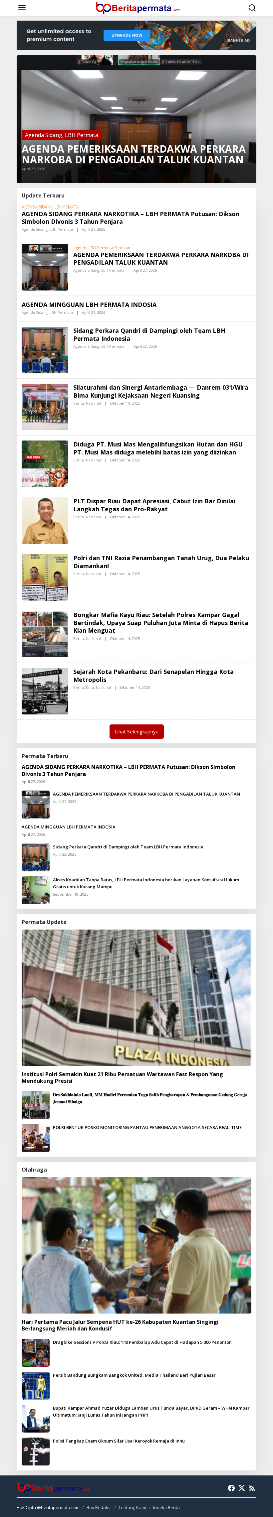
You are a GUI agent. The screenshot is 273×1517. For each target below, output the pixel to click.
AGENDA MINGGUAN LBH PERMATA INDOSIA (89, 305)
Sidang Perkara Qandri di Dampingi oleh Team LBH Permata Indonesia (149, 334)
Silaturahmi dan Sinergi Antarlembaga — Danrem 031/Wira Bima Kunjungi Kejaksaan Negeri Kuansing (160, 391)
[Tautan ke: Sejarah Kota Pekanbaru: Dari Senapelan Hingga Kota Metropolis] (45, 691)
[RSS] (252, 1488)
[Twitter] (241, 1488)
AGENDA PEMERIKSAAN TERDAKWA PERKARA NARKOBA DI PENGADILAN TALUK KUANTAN (134, 154)
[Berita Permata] (137, 7)
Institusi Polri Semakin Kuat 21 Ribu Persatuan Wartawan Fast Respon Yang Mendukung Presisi (122, 1078)
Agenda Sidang (43, 135)
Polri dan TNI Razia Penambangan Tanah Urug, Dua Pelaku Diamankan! (161, 561)
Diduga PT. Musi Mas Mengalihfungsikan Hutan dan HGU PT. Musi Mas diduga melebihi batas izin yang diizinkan (158, 448)
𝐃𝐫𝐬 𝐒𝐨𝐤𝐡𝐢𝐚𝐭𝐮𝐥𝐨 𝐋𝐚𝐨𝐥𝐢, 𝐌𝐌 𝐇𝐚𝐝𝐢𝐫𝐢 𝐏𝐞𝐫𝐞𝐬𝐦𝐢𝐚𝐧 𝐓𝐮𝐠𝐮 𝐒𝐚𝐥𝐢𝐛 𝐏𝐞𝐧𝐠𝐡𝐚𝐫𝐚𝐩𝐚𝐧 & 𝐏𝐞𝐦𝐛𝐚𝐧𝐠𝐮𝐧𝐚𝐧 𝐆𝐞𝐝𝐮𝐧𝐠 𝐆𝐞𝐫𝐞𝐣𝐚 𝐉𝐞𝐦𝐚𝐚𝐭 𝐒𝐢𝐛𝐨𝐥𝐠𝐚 (150, 1097)
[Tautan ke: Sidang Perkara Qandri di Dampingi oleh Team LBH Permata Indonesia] (45, 349)
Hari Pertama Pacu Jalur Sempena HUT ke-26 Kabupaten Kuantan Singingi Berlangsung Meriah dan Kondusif (120, 1325)
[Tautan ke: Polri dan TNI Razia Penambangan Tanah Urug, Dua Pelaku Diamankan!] (45, 577)
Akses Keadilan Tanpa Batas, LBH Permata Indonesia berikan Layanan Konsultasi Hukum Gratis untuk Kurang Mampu (146, 883)
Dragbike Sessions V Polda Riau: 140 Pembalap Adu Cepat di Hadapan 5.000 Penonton (142, 1342)
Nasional (93, 403)
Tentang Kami (132, 1507)
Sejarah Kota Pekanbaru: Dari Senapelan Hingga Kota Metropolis (153, 675)
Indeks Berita (166, 1507)
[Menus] (22, 8)
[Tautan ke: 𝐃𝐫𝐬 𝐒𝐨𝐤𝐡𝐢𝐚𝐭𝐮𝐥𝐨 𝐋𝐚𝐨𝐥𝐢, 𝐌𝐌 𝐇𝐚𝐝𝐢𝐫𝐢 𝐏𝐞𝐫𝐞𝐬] (36, 1104)
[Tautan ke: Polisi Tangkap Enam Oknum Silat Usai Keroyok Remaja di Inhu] (36, 1450)
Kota (90, 687)
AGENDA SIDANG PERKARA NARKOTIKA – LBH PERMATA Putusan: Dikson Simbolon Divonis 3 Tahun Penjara (130, 217)
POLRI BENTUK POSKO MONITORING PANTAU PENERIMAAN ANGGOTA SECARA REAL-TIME (147, 1127)
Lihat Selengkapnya (136, 731)
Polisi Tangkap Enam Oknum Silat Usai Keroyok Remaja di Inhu (119, 1441)
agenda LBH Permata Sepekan (101, 248)
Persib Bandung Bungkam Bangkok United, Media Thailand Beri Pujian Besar (134, 1375)
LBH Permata (81, 135)
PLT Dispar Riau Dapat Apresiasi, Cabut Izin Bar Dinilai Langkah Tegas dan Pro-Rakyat (154, 505)
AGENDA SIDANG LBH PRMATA (50, 207)
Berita (78, 403)
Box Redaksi (99, 1507)
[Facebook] (231, 1488)
